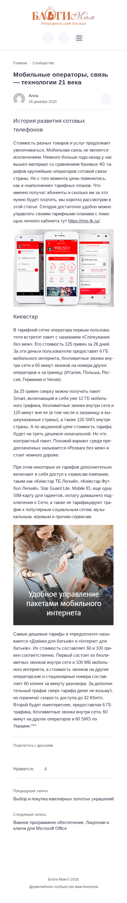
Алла (33, 95)
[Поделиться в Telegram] (26, 754)
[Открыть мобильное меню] (79, 38)
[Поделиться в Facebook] (16, 754)
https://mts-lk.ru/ (84, 220)
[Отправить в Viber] (35, 754)
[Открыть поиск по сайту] (63, 38)
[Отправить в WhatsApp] (44, 754)
